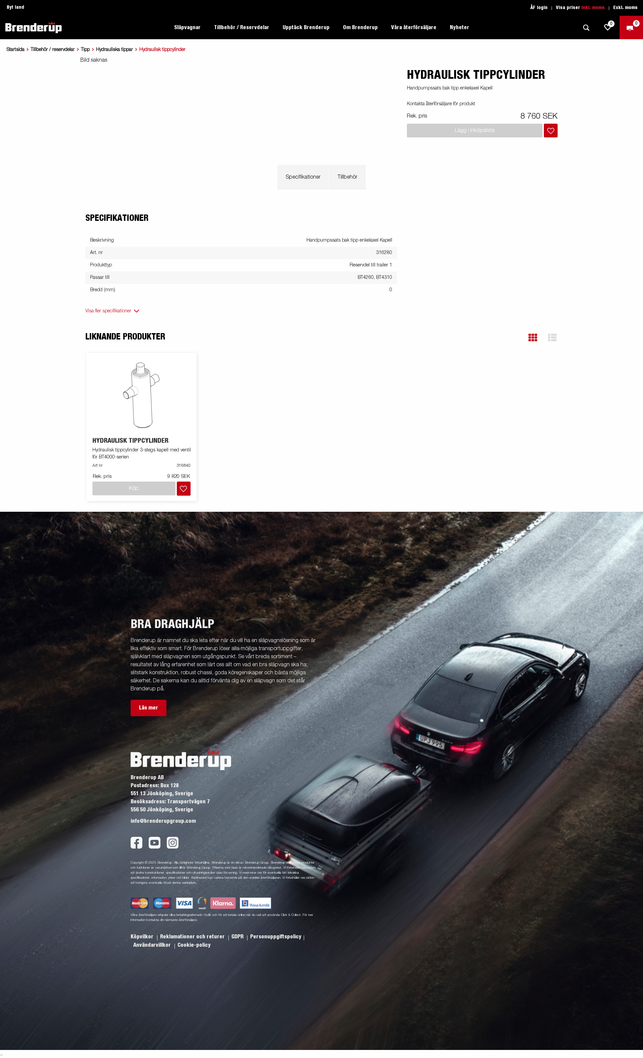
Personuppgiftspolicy (275, 936)
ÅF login (539, 7)
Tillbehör (347, 177)
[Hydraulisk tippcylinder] (141, 395)
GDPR (238, 936)
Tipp (85, 49)
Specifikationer (303, 177)
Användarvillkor (152, 945)
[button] (532, 337)
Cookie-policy (194, 945)
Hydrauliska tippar (114, 49)
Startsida (15, 49)
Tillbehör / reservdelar (53, 49)
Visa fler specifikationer (108, 311)
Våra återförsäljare (413, 27)
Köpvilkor (143, 936)
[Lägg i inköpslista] (551, 130)
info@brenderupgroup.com (163, 821)
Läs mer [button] (148, 707)
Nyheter (459, 27)
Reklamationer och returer (193, 936)
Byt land (15, 7)
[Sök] (586, 27)
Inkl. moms (593, 7)
